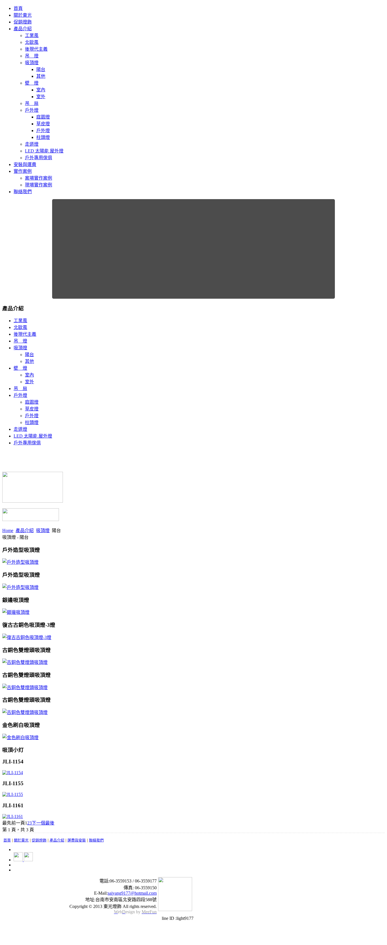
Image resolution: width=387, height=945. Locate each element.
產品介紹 (23, 28)
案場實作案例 (38, 178)
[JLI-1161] (12, 816)
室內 (40, 89)
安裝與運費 (25, 164)
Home (7, 530)
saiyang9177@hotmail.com (132, 893)
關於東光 (23, 15)
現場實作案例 (38, 184)
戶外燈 (32, 110)
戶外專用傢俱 (38, 157)
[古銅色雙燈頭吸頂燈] (25, 662)
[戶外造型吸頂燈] (20, 562)
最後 (49, 823)
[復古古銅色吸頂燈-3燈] (26, 637)
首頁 (18, 8)
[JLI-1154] (12, 772)
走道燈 (32, 144)
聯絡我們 (23, 191)
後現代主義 (36, 49)
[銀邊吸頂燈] (15, 612)
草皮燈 (43, 123)
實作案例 (23, 171)
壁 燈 (32, 83)
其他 (40, 76)
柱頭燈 (43, 137)
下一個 (38, 823)
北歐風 (32, 42)
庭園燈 (43, 117)
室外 (40, 96)
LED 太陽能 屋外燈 (44, 150)
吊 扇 (32, 103)
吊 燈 (32, 55)
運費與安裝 (76, 840)
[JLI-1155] (12, 794)
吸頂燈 (32, 62)
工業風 (32, 35)
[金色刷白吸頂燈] (20, 737)
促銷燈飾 (23, 22)
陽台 (40, 69)
